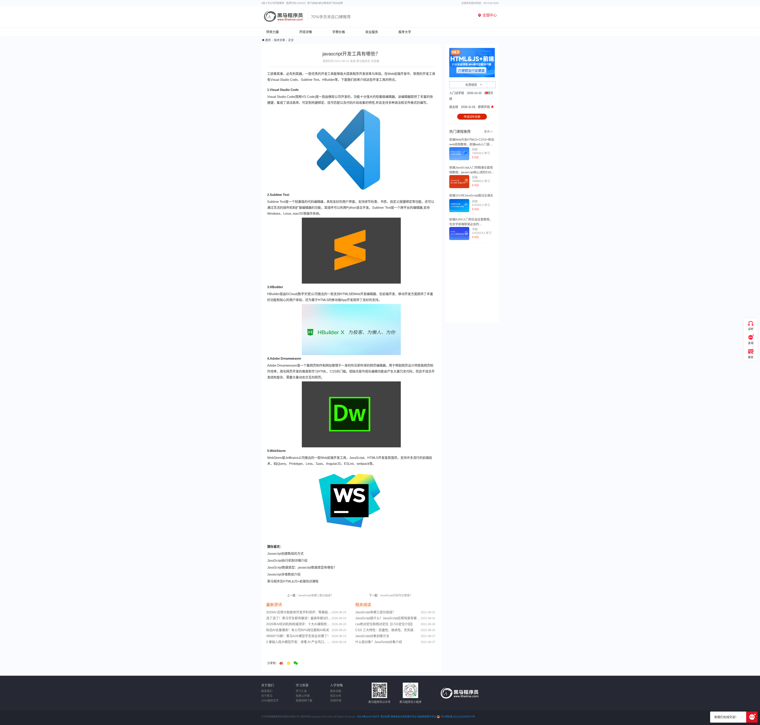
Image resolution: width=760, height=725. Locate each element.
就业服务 (371, 32)
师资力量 (272, 32)
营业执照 (385, 716)
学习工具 (301, 691)
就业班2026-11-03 (469, 107)
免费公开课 (303, 695)
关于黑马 (266, 695)
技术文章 (279, 40)
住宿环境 (335, 700)
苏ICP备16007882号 (368, 716)
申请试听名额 (472, 116)
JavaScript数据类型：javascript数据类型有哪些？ (302, 567)
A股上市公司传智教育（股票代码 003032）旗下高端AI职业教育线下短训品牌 (302, 3)
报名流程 (335, 691)
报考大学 (404, 32)
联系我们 (266, 691)
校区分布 (335, 695)
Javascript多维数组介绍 (283, 574)
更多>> (488, 131)
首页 (268, 40)
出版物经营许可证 (427, 716)
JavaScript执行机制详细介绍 (287, 560)
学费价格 (338, 32)
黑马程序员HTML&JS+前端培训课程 (292, 581)
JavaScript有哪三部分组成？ (310, 595)
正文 (291, 40)
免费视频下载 (304, 700)
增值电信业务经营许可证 (403, 716)
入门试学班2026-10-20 (471, 95)
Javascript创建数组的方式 (285, 553)
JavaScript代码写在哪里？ (390, 595)
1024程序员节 (270, 700)
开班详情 (305, 32)
